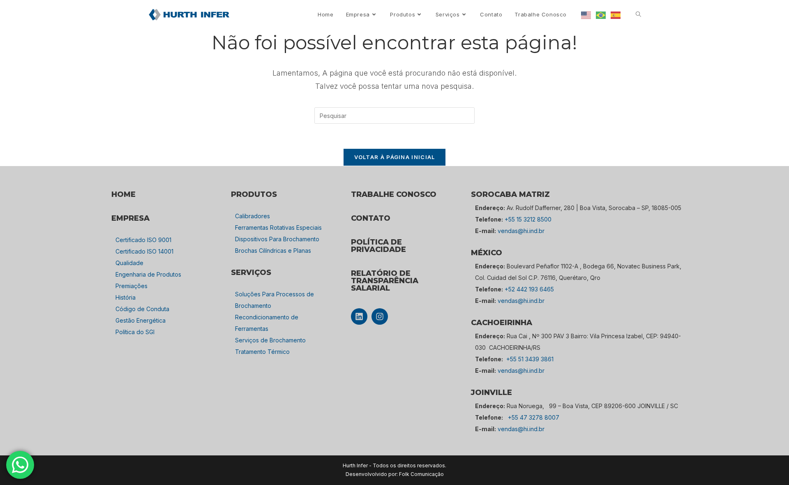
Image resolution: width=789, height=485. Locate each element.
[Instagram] (379, 316)
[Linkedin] (359, 316)
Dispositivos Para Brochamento (277, 239)
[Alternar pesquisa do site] (638, 14)
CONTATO (370, 218)
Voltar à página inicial (394, 157)
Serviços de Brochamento (270, 340)
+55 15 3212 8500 (528, 219)
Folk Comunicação (421, 474)
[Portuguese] (601, 14)
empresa (130, 218)
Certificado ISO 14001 (144, 251)
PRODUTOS (254, 194)
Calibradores (252, 215)
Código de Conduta (142, 308)
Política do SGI (135, 331)
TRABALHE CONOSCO (393, 194)
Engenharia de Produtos (148, 274)
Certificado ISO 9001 (143, 239)
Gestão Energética (140, 320)
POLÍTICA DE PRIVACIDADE (378, 246)
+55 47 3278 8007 (533, 417)
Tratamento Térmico (262, 351)
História (125, 297)
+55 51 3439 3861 (530, 359)
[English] (586, 14)
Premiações (131, 285)
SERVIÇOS (251, 272)
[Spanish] (616, 14)
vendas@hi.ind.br (521, 230)
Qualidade (129, 262)
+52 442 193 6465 (529, 289)
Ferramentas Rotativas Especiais (278, 227)
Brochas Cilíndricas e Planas (273, 250)
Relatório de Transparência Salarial (384, 281)
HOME (123, 194)
